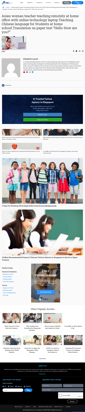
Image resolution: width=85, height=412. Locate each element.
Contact (27, 406)
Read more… (42, 373)
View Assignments (9, 293)
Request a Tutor (8, 274)
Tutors (48, 2)
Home (21, 2)
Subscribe (66, 2)
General (56, 2)
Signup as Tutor (8, 288)
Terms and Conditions (45, 406)
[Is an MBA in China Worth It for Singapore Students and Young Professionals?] (63, 146)
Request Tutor (42, 114)
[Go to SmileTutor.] (3, 7)
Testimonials (7, 279)
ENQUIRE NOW (45, 292)
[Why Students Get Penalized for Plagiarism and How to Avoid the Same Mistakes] (63, 132)
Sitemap (68, 406)
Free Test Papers (8, 281)
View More (42, 358)
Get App (5, 295)
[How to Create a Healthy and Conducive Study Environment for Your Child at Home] (22, 146)
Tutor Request (77, 2)
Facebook (8, 85)
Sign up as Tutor (42, 119)
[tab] (6, 85)
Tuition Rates (7, 277)
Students (39, 2)
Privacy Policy (58, 406)
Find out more (7, 290)
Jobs (34, 406)
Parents (29, 2)
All (5, 386)
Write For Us (18, 406)
